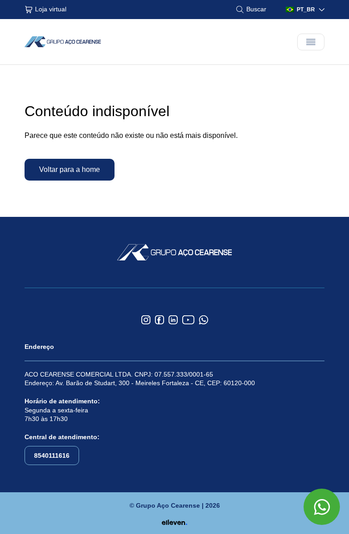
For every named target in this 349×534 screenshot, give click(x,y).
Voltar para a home (69, 169)
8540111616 (52, 455)
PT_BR (306, 9)
